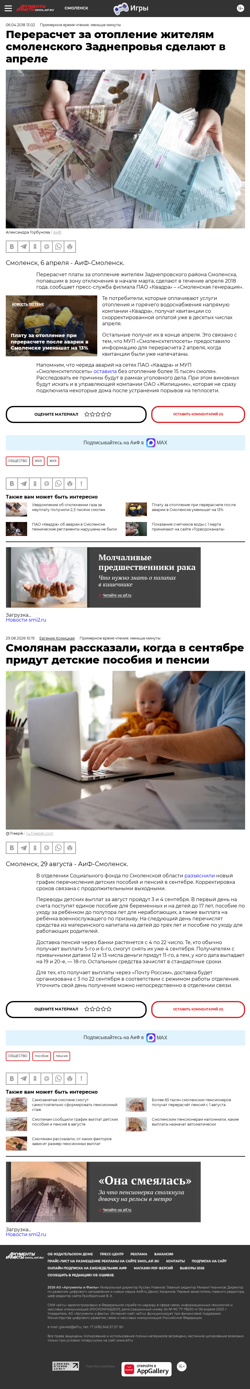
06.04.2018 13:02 (20, 25)
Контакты (175, 1261)
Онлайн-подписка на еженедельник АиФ (87, 1268)
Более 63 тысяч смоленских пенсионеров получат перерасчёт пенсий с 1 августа (191, 1102)
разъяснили (200, 876)
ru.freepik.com (39, 833)
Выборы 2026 (192, 1268)
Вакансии (163, 1254)
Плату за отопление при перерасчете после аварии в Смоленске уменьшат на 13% (194, 507)
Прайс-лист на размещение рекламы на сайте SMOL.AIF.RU (103, 1261)
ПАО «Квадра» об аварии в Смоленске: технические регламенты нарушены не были (74, 526)
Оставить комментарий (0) (198, 414)
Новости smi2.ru (26, 620)
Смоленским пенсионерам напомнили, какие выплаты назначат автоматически (195, 1121)
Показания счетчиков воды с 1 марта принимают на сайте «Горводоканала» (188, 526)
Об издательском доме (70, 1254)
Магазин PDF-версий (153, 1268)
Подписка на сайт (209, 1261)
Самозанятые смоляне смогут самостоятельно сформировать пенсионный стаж (74, 1105)
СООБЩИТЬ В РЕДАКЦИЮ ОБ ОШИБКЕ (81, 1275)
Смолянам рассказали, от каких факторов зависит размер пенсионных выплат (72, 1141)
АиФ (57, 232)
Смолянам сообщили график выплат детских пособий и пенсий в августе (75, 1121)
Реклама (138, 1254)
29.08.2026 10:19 (20, 638)
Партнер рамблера (100, 1366)
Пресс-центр (111, 1254)
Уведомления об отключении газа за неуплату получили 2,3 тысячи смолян (68, 507)
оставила (105, 371)
